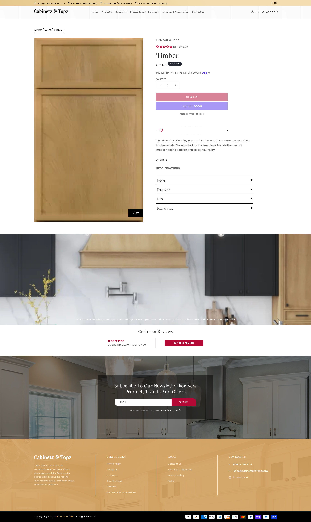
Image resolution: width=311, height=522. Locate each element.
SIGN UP (183, 402)
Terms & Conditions (180, 469)
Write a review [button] (183, 343)
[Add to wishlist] (192, 130)
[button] (120, 11)
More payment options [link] (192, 113)
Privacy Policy (176, 475)
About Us (112, 469)
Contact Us (175, 463)
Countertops (114, 481)
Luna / (49, 30)
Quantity (161, 78)
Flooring (111, 486)
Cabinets (112, 475)
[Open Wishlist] (262, 11)
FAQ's (171, 481)
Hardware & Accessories (121, 492)
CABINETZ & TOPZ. (64, 516)
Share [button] (163, 160)
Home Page (114, 463)
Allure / (39, 30)
